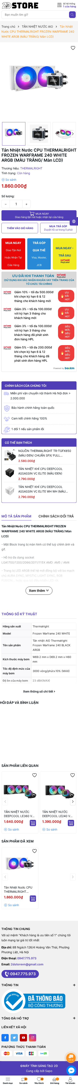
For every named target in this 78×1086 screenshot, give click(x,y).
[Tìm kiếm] (72, 14)
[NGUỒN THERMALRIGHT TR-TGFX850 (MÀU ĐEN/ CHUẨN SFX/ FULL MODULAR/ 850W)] (10, 455)
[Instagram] (32, 1037)
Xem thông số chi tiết (38, 691)
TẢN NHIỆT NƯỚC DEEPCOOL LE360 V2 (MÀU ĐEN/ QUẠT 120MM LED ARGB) (19, 814)
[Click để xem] (39, 82)
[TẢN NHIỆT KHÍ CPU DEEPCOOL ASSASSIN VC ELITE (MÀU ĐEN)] (10, 473)
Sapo (48, 1071)
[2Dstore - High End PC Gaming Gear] (20, 5)
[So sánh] (8, 179)
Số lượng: (8, 196)
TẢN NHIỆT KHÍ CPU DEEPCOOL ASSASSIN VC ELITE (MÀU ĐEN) (40, 471)
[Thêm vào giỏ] (33, 823)
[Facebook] (5, 1037)
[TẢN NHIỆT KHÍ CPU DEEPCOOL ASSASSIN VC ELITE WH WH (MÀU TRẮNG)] (10, 491)
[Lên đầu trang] (71, 1046)
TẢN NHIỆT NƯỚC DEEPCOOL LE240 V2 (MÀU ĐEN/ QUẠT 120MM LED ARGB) (57, 814)
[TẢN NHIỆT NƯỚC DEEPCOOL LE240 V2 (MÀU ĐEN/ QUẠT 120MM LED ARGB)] (58, 790)
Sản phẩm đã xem (17, 841)
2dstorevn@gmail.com (27, 964)
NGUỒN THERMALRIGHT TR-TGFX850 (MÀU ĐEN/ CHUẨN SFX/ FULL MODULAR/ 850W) (44, 453)
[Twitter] (14, 1037)
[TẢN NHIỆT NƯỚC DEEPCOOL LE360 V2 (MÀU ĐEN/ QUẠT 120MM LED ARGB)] (20, 790)
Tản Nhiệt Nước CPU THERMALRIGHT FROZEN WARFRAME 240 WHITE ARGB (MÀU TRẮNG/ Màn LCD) (18, 890)
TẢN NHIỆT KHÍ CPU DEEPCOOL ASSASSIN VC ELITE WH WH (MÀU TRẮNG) (42, 489)
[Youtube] (23, 1037)
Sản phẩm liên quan (19, 766)
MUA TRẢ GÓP (58, 228)
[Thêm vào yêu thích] (73, 47)
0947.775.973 (26, 958)
